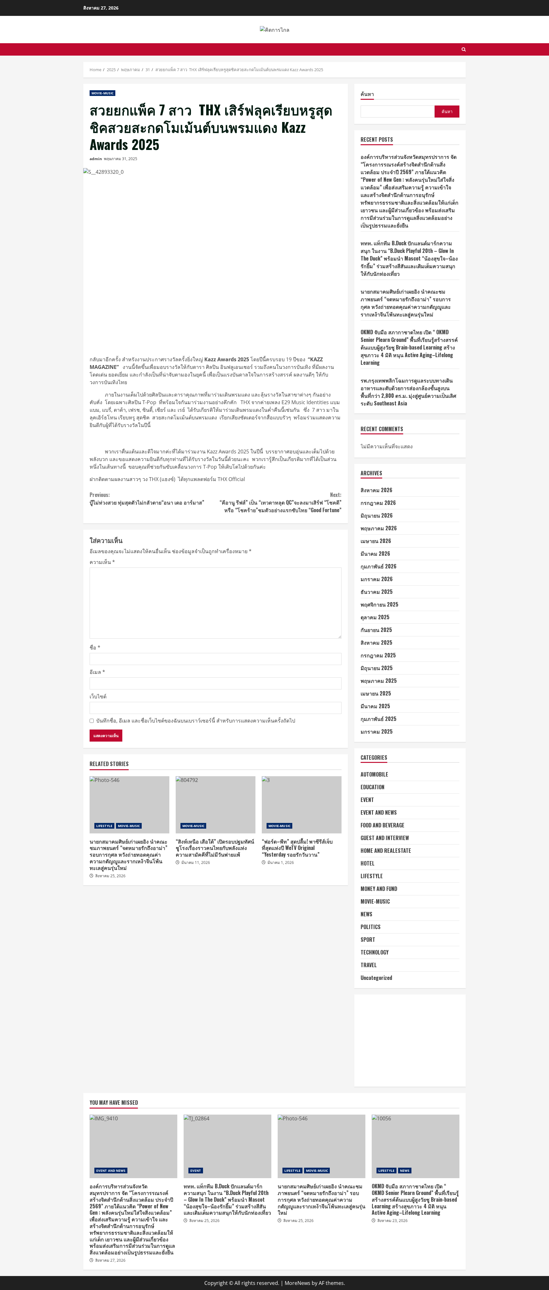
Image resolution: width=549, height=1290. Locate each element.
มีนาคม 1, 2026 (281, 862)
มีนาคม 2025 (375, 706)
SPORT (368, 939)
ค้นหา (367, 94)
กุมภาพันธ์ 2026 (378, 566)
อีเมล (97, 672)
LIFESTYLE (104, 826)
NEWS (366, 914)
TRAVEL (369, 965)
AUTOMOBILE (374, 774)
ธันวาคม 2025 (377, 591)
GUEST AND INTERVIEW (385, 838)
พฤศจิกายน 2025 (379, 604)
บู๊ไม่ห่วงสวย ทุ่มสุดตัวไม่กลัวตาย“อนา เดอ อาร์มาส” (148, 498)
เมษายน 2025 (376, 693)
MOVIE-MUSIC (102, 93)
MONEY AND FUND (379, 889)
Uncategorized (376, 977)
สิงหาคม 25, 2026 (110, 876)
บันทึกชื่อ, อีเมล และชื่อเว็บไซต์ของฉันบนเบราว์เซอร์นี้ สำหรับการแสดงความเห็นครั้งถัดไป (195, 720)
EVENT (367, 800)
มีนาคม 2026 (375, 553)
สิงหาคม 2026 (376, 490)
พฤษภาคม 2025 (379, 680)
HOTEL (368, 863)
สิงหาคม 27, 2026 (110, 1260)
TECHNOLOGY (375, 952)
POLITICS (371, 927)
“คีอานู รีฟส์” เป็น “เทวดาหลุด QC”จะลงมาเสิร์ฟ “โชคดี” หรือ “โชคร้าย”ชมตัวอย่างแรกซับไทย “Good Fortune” (280, 502)
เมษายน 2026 (376, 541)
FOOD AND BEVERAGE (382, 825)
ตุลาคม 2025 (375, 617)
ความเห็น (102, 562)
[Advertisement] (410, 1040)
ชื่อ (95, 647)
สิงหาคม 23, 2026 (392, 1220)
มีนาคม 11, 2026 (195, 862)
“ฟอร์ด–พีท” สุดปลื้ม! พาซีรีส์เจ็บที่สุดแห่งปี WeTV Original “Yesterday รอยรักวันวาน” (302, 804)
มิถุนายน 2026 (377, 515)
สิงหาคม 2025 (376, 642)
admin (96, 158)
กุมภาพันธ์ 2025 (378, 719)
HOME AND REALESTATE (386, 850)
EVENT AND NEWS (379, 812)
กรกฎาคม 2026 (378, 502)
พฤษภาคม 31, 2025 (120, 158)
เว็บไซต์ (98, 696)
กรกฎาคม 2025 (378, 655)
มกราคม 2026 (377, 579)
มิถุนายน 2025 (377, 668)
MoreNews (297, 1283)
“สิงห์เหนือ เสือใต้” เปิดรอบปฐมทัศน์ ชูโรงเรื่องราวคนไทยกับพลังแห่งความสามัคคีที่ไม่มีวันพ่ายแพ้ (215, 804)
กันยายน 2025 (376, 630)
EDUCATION (372, 787)
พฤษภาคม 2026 (379, 528)
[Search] (464, 49)
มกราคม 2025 (377, 731)
